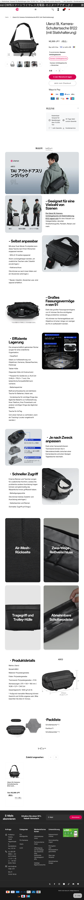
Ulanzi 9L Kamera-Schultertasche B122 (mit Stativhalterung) (13, 784)
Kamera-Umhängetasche (58, 58)
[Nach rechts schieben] (40, 64)
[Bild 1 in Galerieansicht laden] (12, 64)
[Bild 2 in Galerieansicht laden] (20, 64)
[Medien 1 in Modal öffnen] (23, 40)
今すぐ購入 (18, 797)
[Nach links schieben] (7, 64)
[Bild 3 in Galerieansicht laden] (27, 64)
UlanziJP (67, 890)
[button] (35, 9)
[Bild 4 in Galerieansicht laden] (34, 64)
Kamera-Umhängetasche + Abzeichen (58, 64)
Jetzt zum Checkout (62, 83)
